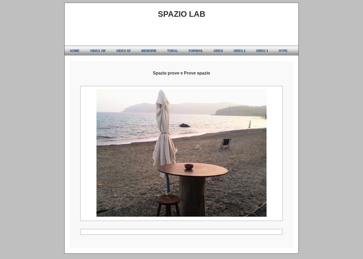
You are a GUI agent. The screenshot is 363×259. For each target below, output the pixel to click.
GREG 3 (262, 51)
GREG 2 (240, 51)
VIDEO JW (97, 51)
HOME (74, 51)
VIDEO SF (123, 51)
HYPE (283, 51)
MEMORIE (149, 51)
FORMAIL (196, 51)
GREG (218, 51)
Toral (172, 51)
